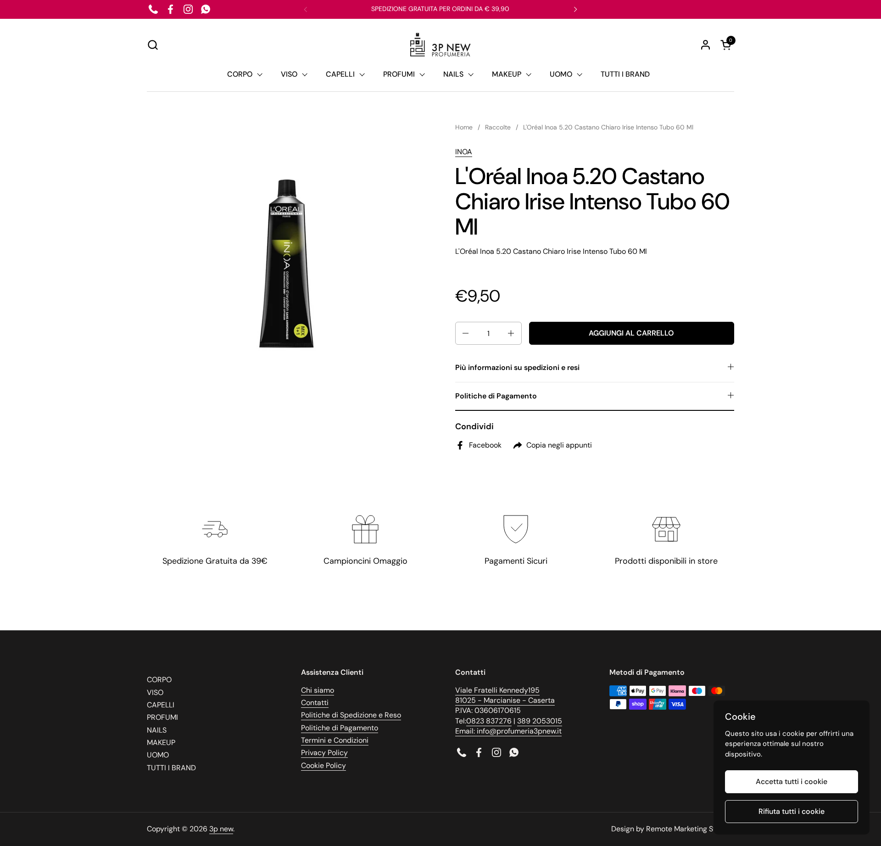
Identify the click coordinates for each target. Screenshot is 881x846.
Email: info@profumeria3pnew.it (508, 731)
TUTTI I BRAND (171, 768)
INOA (463, 152)
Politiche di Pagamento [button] (496, 396)
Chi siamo (317, 690)
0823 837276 (489, 721)
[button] (152, 44)
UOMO (158, 755)
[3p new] (440, 45)
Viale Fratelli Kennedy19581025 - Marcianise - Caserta (505, 695)
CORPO (159, 679)
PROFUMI (162, 717)
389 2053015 (539, 721)
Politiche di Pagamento (339, 728)
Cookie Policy (323, 765)
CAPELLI (160, 705)
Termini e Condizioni (334, 740)
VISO (155, 692)
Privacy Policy (324, 752)
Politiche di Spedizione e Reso (351, 715)
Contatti (315, 702)
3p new (221, 829)
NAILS (157, 730)
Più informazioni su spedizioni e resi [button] (517, 367)
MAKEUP (161, 742)
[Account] (705, 44)
